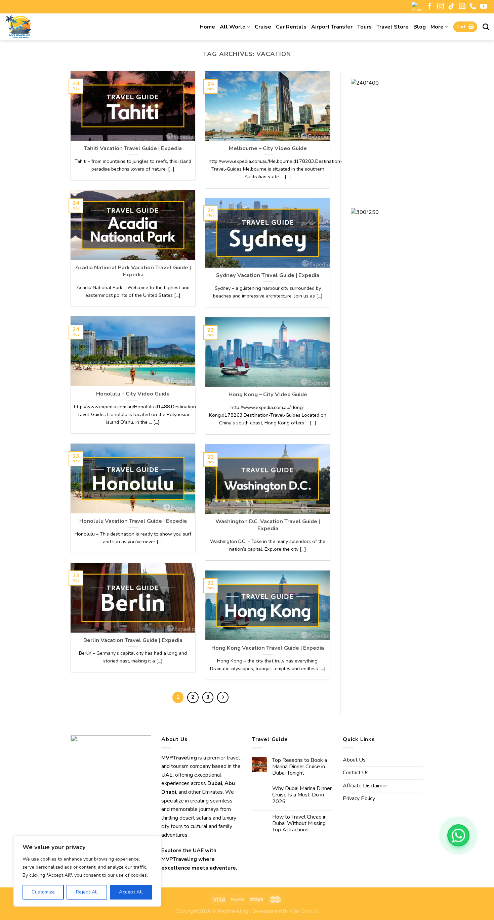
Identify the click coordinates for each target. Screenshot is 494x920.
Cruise (263, 27)
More (437, 27)
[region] (87, 871)
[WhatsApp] (458, 835)
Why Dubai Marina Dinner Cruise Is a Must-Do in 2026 (302, 795)
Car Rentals (291, 27)
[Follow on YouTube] (483, 6)
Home (207, 27)
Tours (364, 27)
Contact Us (356, 772)
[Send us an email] (462, 6)
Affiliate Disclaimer (365, 785)
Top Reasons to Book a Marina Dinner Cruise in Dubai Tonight (299, 767)
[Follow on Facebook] (429, 6)
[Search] (486, 26)
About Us (354, 760)
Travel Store (392, 27)
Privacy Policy (359, 798)
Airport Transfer (332, 27)
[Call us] (472, 6)
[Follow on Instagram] (440, 6)
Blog (419, 27)
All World (233, 27)
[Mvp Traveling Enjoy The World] (38, 26)
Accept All (131, 892)
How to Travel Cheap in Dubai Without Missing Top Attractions (299, 823)
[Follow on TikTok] (451, 6)
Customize (43, 892)
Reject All (87, 892)
